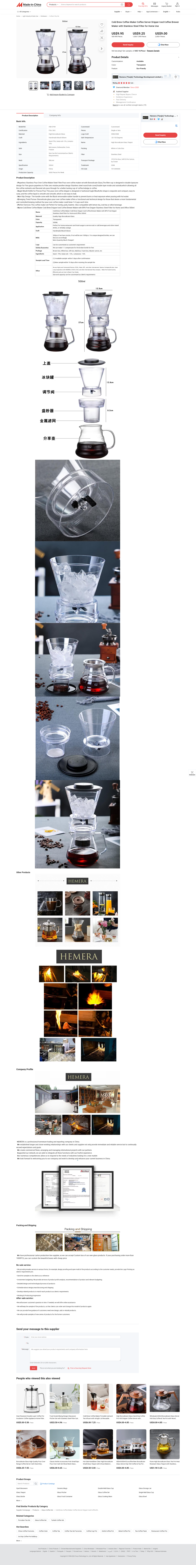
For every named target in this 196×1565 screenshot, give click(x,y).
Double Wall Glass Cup (106, 1488)
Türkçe (142, 1551)
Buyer (128, 12)
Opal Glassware (21, 1488)
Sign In (115, 105)
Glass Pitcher (61, 1492)
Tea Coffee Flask (141, 1531)
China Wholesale (89, 1549)
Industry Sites (112, 1549)
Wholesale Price (101, 1549)
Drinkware (44, 16)
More (18, 1541)
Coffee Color (43, 1531)
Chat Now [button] (165, 45)
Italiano (86, 1551)
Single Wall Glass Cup (146, 1492)
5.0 (151, 119)
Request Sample (153, 51)
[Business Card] (176, 125)
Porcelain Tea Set (24, 1520)
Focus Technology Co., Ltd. (83, 1556)
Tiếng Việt (150, 1551)
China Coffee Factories (26, 1531)
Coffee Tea (56, 1531)
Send (33, 1368)
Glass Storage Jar (145, 1488)
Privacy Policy (131, 1556)
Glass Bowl (143, 1496)
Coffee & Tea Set (54, 16)
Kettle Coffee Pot (108, 1531)
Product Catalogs (48, 1484)
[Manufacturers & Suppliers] (28, 4)
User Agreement (111, 1556)
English (45, 1551)
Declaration (121, 1556)
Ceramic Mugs (62, 1488)
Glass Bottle (20, 1496)
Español (52, 1551)
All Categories (24, 12)
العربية (110, 1551)
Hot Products (42, 1549)
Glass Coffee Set (104, 1492)
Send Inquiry (128, 45)
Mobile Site (147, 1549)
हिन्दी (128, 1551)
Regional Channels (125, 1549)
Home (18, 16)
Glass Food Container (64, 1496)
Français (68, 1551)
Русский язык (78, 1551)
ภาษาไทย (135, 1551)
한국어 (116, 1551)
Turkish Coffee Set (57, 1520)
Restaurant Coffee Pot (159, 1531)
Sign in (177, 6)
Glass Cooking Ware (105, 1496)
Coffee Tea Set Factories (73, 1531)
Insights (155, 1549)
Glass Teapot (21, 1492)
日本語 (123, 1551)
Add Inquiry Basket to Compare (62, 94)
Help (139, 12)
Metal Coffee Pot (124, 1531)
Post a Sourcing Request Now (79, 1368)
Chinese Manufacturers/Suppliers (71, 1549)
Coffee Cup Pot (91, 1531)
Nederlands (102, 1551)
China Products (53, 1549)
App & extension (152, 12)
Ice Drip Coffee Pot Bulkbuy (27, 1536)
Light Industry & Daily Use (30, 16)
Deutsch (93, 1551)
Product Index (137, 1549)
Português (60, 1551)
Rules (178, 12)
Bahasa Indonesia (160, 1551)
